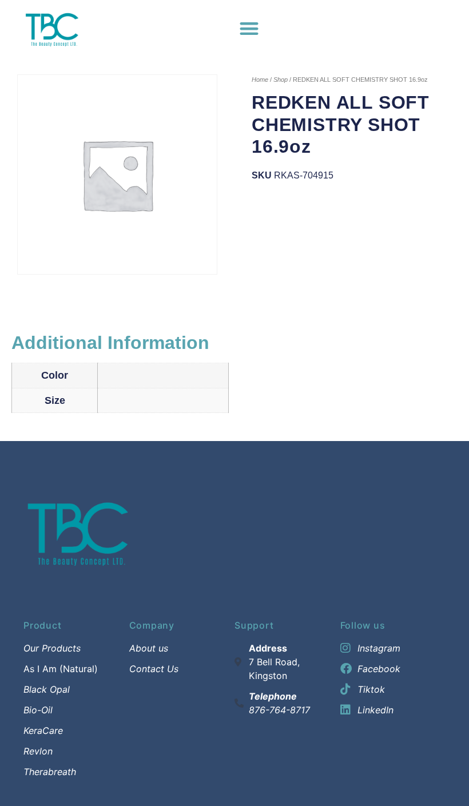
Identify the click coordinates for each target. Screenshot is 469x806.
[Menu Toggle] (249, 28)
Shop (280, 79)
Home (260, 79)
